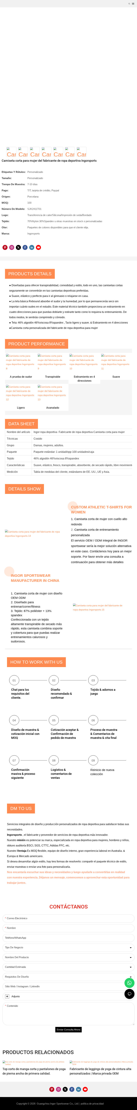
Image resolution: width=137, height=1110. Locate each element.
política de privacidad (92, 1103)
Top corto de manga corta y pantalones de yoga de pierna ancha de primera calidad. (34, 1071)
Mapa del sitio (113, 1103)
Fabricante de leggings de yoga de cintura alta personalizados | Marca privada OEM (100, 1071)
